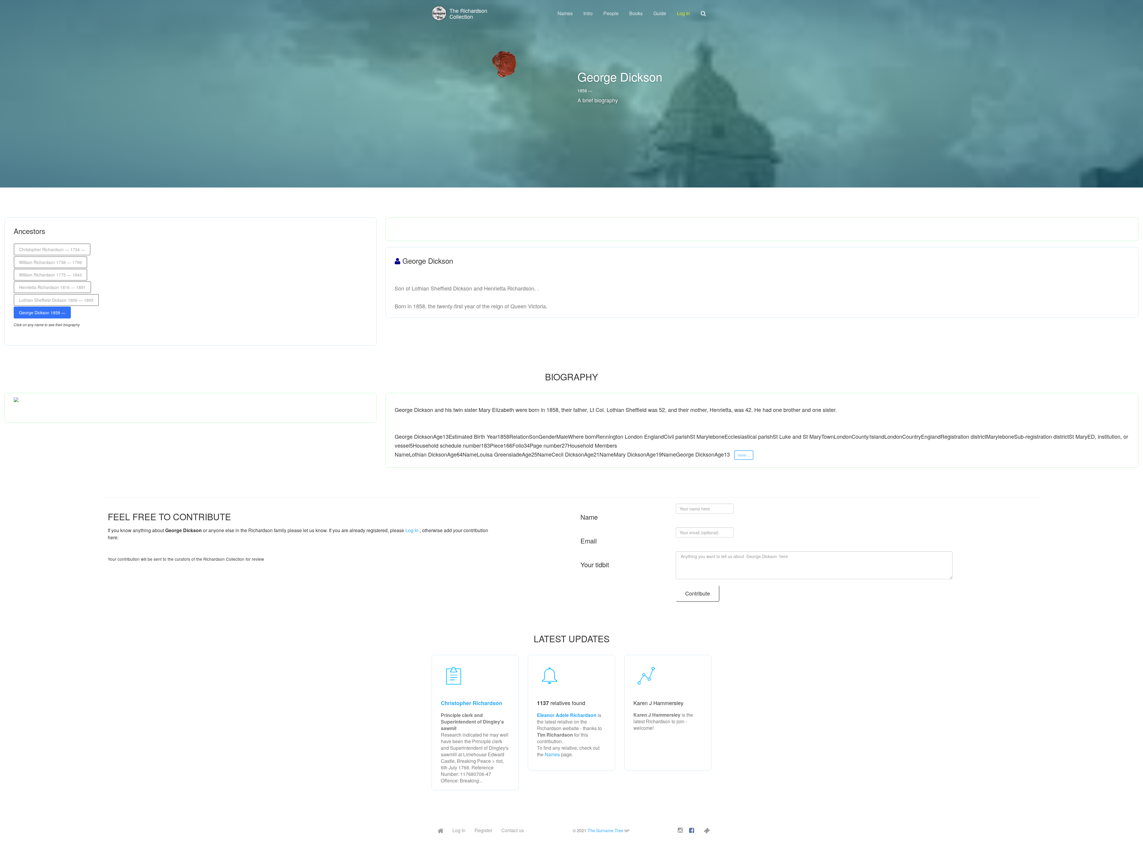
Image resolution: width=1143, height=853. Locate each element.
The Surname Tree (605, 830)
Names (565, 13)
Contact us (512, 830)
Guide (659, 13)
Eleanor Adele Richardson (567, 715)
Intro (588, 13)
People (611, 13)
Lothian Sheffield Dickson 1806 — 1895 (56, 300)
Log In (683, 13)
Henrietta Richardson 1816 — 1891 (52, 287)
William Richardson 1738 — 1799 (50, 262)
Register (483, 830)
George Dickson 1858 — (42, 312)
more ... (744, 454)
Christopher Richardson (471, 703)
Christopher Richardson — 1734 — (52, 249)
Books (636, 13)
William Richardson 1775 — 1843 (50, 275)
